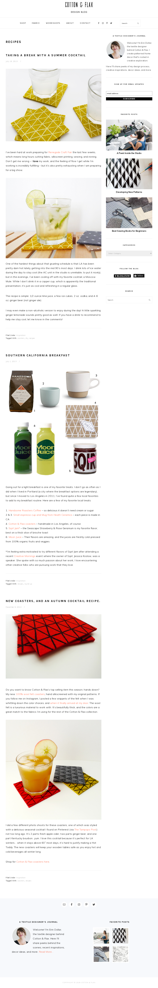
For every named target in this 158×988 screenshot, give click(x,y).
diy (27, 338)
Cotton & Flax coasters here (32, 861)
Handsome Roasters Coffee (25, 510)
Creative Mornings (24, 556)
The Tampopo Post (85, 829)
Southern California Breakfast (38, 355)
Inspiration (21, 335)
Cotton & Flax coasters (22, 523)
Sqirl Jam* (14, 528)
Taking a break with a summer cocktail (46, 55)
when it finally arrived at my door (69, 703)
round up (28, 584)
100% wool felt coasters (30, 694)
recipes (32, 338)
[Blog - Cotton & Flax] (79, 14)
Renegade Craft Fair (60, 152)
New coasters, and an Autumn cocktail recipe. (53, 601)
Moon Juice (15, 537)
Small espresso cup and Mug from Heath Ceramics (42, 514)
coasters (21, 338)
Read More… (46, 951)
